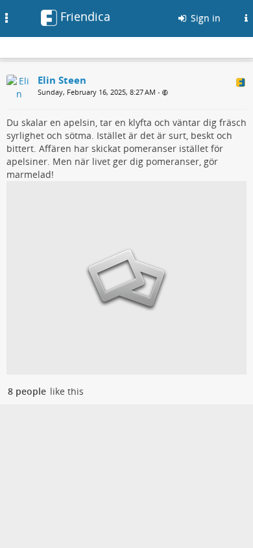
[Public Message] (165, 92)
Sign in (204, 18)
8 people (27, 391)
